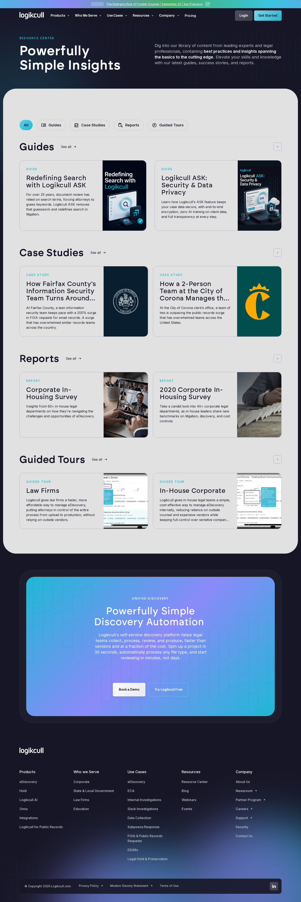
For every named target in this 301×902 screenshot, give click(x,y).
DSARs (133, 850)
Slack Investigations (143, 809)
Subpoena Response (144, 827)
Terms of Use (169, 885)
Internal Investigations (144, 800)
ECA (131, 791)
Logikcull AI (28, 800)
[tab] (26, 125)
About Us (243, 782)
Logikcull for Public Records (41, 827)
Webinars (189, 800)
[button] (60, 15)
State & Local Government (94, 791)
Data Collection (139, 818)
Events (187, 809)
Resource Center (195, 782)
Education (81, 809)
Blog (185, 791)
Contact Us (244, 836)
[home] (31, 15)
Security (242, 827)
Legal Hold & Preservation (148, 859)
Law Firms (81, 800)
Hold (23, 791)
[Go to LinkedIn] (274, 886)
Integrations (28, 818)
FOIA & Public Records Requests (145, 838)
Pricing (190, 16)
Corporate (81, 782)
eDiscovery (28, 782)
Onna (23, 809)
